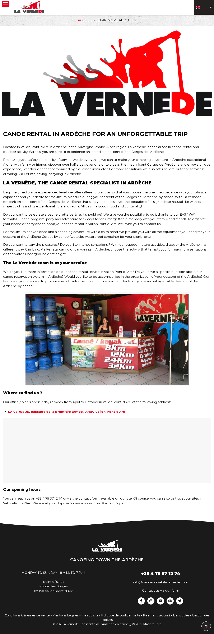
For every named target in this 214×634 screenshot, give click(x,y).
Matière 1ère (152, 624)
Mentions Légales (65, 615)
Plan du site (89, 615)
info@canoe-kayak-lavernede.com (160, 582)
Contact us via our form (160, 590)
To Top (206, 626)
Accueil (85, 20)
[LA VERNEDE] (29, 7)
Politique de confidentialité (120, 615)
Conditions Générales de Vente (27, 615)
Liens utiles (181, 615)
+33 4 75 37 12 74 (160, 573)
